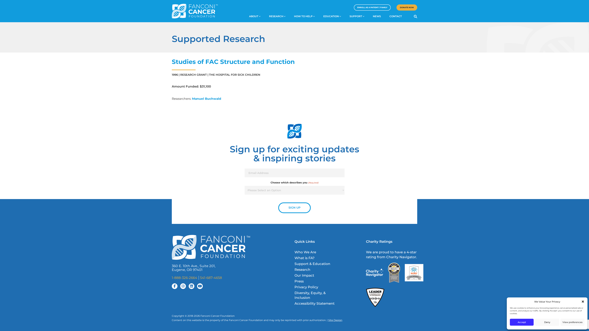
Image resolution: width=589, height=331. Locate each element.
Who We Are (305, 252)
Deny (547, 322)
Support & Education (312, 264)
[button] (582, 301)
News (377, 16)
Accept (522, 322)
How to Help (303, 16)
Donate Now (407, 7)
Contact (395, 16)
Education (331, 16)
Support (356, 16)
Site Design (335, 320)
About (253, 16)
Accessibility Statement (314, 303)
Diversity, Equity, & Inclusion (310, 295)
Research (276, 16)
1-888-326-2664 (184, 278)
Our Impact (304, 275)
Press (299, 281)
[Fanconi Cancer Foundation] (195, 11)
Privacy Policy (306, 287)
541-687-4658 (211, 278)
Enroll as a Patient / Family (372, 7)
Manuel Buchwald (206, 99)
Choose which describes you (294, 182)
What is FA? (304, 258)
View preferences (572, 322)
